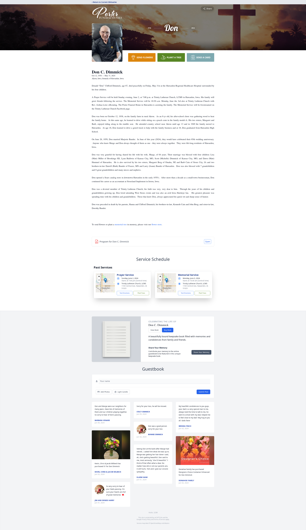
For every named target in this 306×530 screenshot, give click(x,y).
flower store (157, 224)
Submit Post (203, 392)
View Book (154, 330)
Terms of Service (159, 519)
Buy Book (167, 330)
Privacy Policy (146, 519)
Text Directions (125, 293)
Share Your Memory (201, 352)
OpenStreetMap (155, 523)
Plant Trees (141, 293)
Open (207, 241)
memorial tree (121, 224)
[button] (105, 280)
